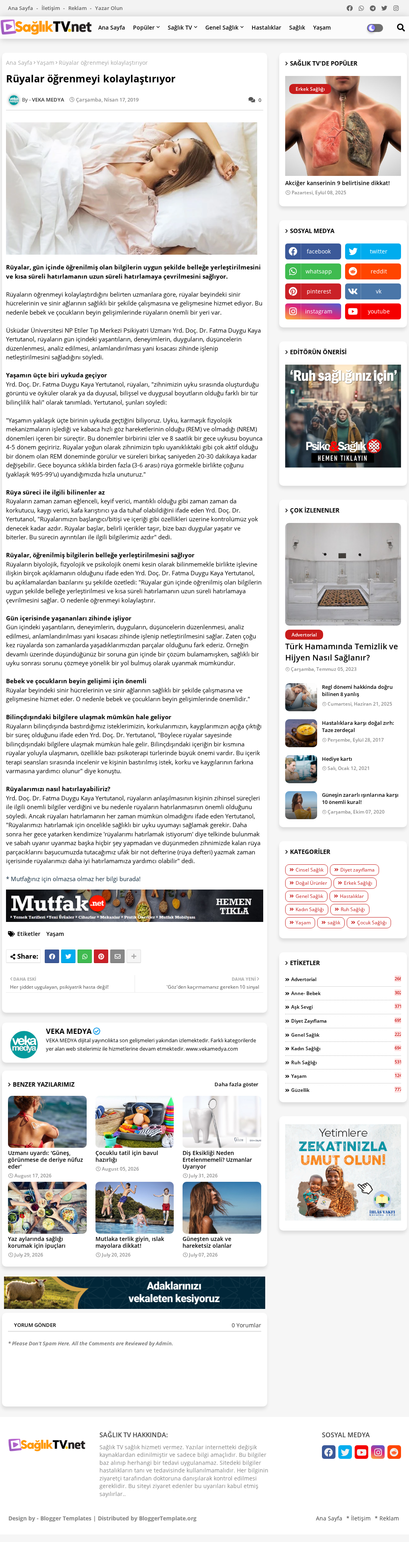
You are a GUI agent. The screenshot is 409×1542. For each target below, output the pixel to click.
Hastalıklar (266, 27)
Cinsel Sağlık (310, 869)
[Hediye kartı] (301, 769)
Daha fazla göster (236, 1084)
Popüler (144, 27)
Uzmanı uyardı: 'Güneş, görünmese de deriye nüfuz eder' (45, 1159)
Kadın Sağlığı (310, 909)
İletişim (51, 8)
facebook (319, 251)
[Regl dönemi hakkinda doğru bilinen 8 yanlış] (301, 697)
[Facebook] (52, 956)
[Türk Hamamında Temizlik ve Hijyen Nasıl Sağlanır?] (343, 574)
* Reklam (387, 1518)
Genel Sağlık (221, 27)
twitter (378, 251)
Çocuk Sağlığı (372, 922)
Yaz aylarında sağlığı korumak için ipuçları (37, 1242)
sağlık (334, 922)
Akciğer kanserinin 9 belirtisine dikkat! (337, 183)
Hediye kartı (337, 758)
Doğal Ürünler (311, 883)
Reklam (78, 8)
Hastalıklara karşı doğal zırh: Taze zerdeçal (358, 726)
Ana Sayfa (21, 8)
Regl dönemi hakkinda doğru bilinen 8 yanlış (357, 690)
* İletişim (358, 1518)
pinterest (319, 291)
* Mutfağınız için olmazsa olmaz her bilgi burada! (73, 879)
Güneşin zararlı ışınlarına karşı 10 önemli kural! (360, 798)
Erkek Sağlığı (358, 883)
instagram (318, 311)
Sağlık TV (180, 27)
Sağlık (297, 27)
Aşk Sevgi (346, 1006)
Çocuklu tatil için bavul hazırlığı (126, 1156)
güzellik (346, 1089)
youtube (379, 311)
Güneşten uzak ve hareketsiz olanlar (207, 1242)
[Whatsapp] (84, 956)
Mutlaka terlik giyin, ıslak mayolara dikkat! (129, 1242)
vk (378, 291)
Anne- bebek (346, 993)
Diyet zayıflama (357, 869)
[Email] (117, 956)
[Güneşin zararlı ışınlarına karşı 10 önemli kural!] (301, 805)
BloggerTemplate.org (168, 1518)
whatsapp (319, 271)
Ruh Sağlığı (353, 909)
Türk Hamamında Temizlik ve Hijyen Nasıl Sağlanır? (341, 652)
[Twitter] (68, 956)
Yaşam (322, 27)
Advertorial (346, 979)
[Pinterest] (101, 956)
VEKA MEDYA (68, 1031)
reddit (379, 271)
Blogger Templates (65, 1518)
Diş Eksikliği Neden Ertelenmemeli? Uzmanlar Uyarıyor (217, 1159)
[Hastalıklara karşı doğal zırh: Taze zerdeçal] (301, 733)
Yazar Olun (109, 8)
